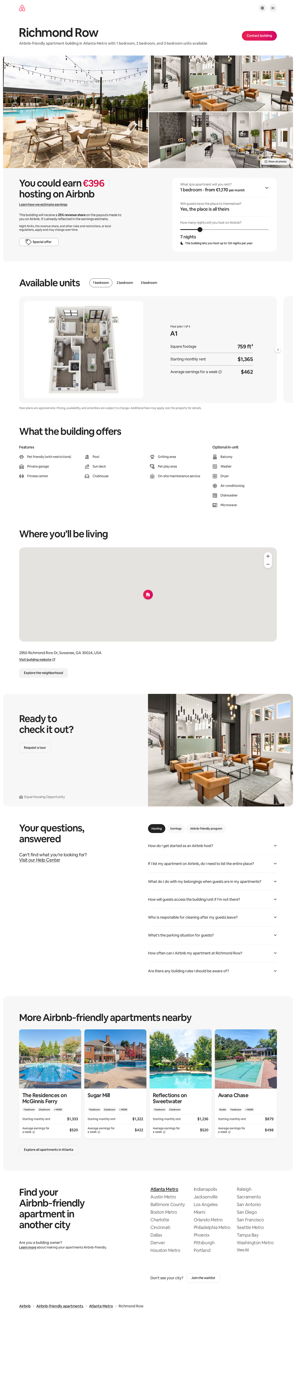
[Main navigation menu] (273, 8)
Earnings (176, 828)
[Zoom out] (268, 564)
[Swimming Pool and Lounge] (75, 111)
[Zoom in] (268, 556)
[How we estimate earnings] (220, 371)
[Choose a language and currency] (262, 8)
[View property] (50, 1084)
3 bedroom (149, 283)
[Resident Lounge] (221, 83)
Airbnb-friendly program (206, 828)
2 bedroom (125, 283)
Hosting (156, 828)
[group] (224, 215)
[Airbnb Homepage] (22, 8)
